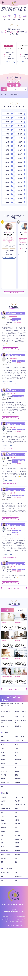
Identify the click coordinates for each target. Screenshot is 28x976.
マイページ (4, 716)
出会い (4, 240)
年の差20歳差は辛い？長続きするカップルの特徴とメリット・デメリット (20, 681)
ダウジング (18, 744)
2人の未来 (21, 237)
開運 (2, 862)
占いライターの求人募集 (20, 721)
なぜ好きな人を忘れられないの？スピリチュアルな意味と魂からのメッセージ (7, 645)
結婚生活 (17, 843)
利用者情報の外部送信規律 (6, 721)
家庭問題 (8, 240)
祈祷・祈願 (3, 775)
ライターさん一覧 (19, 716)
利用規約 (24, 919)
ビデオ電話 (24, 89)
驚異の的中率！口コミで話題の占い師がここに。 (7, 705)
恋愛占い (3, 831)
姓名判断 (3, 759)
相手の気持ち (18, 839)
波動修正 (17, 771)
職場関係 (17, 847)
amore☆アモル (9, 234)
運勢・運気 (17, 850)
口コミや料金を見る (9, 257)
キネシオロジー (19, 740)
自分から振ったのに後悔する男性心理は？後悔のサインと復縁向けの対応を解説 (20, 663)
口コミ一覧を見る (14, 588)
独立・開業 (17, 835)
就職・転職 (12, 240)
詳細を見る (8, 62)
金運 (16, 858)
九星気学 (3, 756)
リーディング (4, 752)
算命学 (16, 775)
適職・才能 (3, 858)
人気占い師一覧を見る (14, 292)
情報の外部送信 (5, 919)
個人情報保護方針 (5, 711)
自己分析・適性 (4, 850)
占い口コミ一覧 (19, 704)
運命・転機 (17, 854)
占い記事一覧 (4, 726)
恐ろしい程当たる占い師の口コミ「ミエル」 (14, 907)
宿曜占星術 (18, 759)
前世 (16, 816)
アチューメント (5, 737)
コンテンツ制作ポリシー (20, 712)
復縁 (9, 242)
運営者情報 (18, 726)
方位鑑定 (17, 831)
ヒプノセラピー (19, 748)
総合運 (2, 847)
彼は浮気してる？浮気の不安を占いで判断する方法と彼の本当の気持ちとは (7, 681)
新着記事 (20, 610)
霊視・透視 (17, 782)
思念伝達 (3, 763)
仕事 (2, 876)
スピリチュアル (18, 622)
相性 (2, 839)
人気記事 (7, 610)
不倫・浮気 (7, 237)
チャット (17, 89)
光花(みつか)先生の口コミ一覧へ (10, 348)
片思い (2, 835)
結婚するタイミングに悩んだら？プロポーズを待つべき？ (7, 627)
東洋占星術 (4, 771)
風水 (2, 786)
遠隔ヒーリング (5, 782)
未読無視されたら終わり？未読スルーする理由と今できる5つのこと (20, 645)
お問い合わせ (12, 916)
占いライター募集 (10, 921)
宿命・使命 (3, 824)
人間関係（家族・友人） (23, 242)
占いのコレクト (8, 49)
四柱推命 (17, 756)
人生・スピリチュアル (7, 239)
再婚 (16, 812)
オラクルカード (5, 740)
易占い (16, 767)
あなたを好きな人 (19, 797)
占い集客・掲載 (18, 921)
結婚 (2, 843)
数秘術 (2, 767)
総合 (16, 880)
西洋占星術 (18, 779)
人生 (16, 873)
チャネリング (4, 748)
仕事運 (13, 239)
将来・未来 (17, 824)
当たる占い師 (18, 876)
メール (10, 89)
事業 (11, 237)
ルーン (16, 752)
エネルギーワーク (19, 737)
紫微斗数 (3, 779)
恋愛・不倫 (4, 622)
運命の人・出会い (5, 854)
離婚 (16, 862)
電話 (4, 89)
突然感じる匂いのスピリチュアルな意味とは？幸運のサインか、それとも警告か (7, 663)
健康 (2, 812)
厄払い (2, 820)
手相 (16, 763)
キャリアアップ (22, 239)
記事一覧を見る (14, 689)
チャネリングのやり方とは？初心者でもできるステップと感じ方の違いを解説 (20, 627)
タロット (3, 744)
